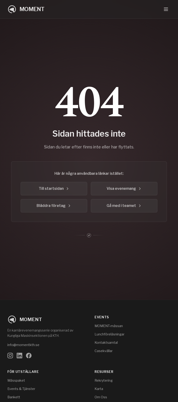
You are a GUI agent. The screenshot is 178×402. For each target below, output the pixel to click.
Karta (99, 389)
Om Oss (101, 397)
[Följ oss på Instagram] (10, 355)
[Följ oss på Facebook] (29, 355)
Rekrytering (104, 380)
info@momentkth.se (23, 345)
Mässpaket (16, 380)
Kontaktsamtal (106, 342)
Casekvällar (104, 351)
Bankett (13, 397)
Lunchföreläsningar (109, 334)
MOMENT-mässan (109, 326)
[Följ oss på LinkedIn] (19, 355)
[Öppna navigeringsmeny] (166, 9)
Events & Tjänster (21, 389)
